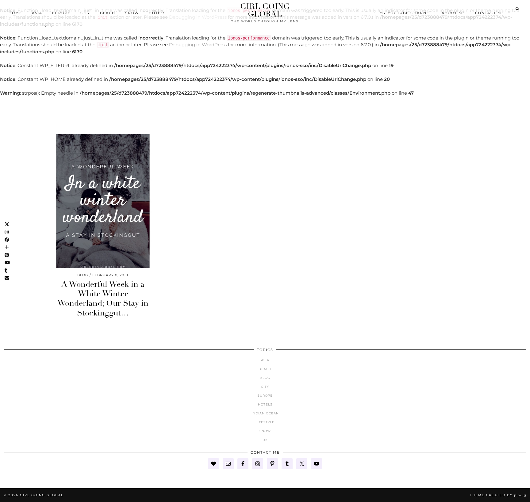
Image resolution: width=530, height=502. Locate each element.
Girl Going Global (265, 10)
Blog (265, 378)
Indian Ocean (265, 413)
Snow (132, 13)
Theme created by (498, 495)
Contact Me (489, 13)
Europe (61, 13)
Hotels (157, 13)
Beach (107, 13)
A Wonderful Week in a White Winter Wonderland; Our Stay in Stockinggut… (102, 298)
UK (265, 440)
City (85, 13)
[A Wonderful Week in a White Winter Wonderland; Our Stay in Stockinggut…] (102, 201)
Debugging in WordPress (198, 44)
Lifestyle (265, 422)
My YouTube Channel (405, 13)
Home (15, 13)
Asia (37, 13)
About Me (453, 13)
